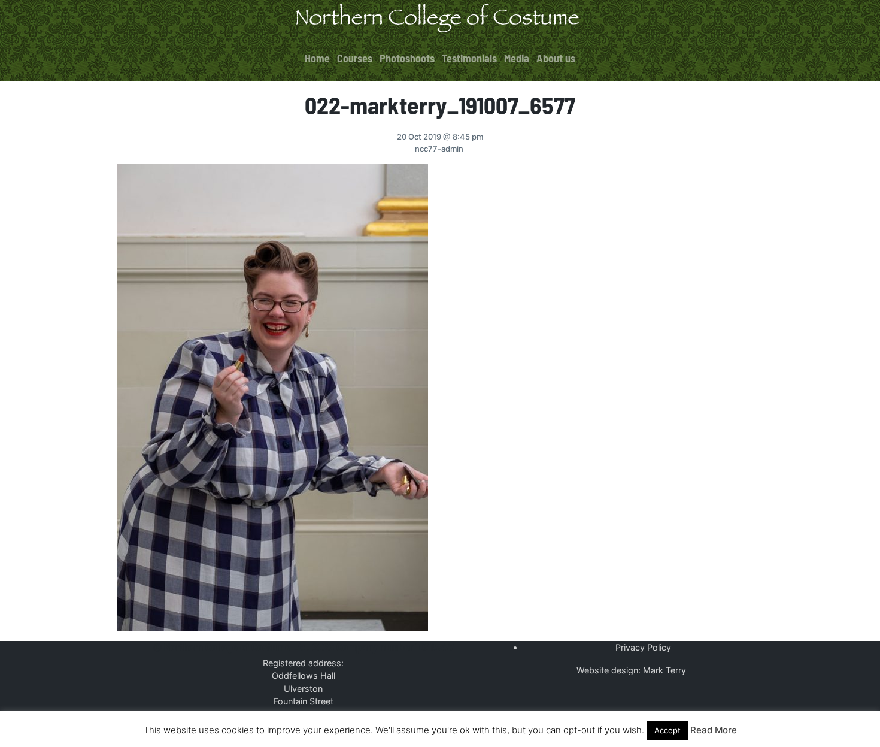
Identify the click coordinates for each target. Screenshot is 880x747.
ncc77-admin (439, 148)
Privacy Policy (643, 647)
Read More (713, 730)
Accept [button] (667, 730)
